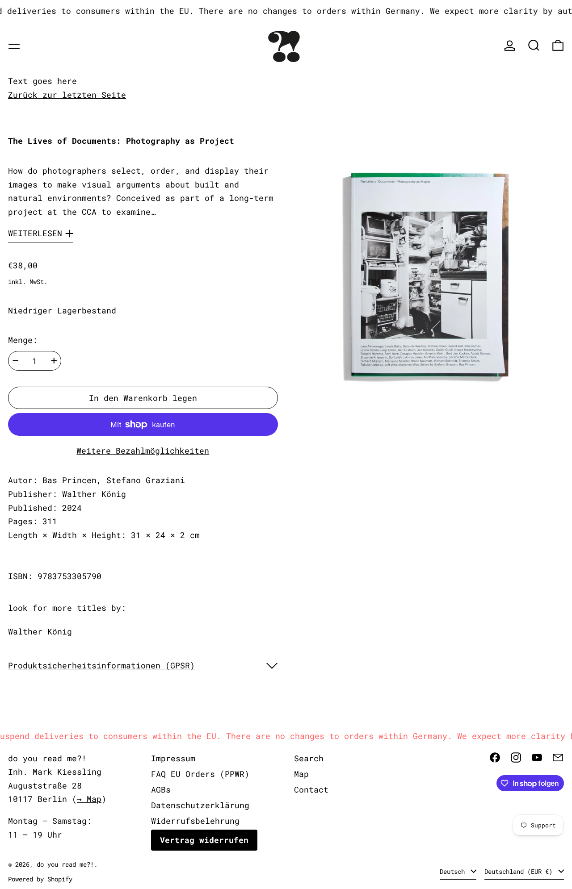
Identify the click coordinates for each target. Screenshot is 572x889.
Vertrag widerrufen (204, 840)
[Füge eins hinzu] (54, 361)
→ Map (89, 798)
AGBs (161, 789)
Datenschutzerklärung (200, 805)
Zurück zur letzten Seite (67, 94)
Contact (311, 789)
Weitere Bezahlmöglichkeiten (142, 450)
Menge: (23, 339)
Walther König (40, 631)
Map (301, 773)
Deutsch (454, 871)
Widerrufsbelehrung (195, 820)
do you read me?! (65, 864)
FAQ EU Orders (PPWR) (200, 773)
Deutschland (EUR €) (520, 871)
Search (309, 758)
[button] (534, 45)
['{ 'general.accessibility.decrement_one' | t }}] (16, 361)
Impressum (173, 758)
